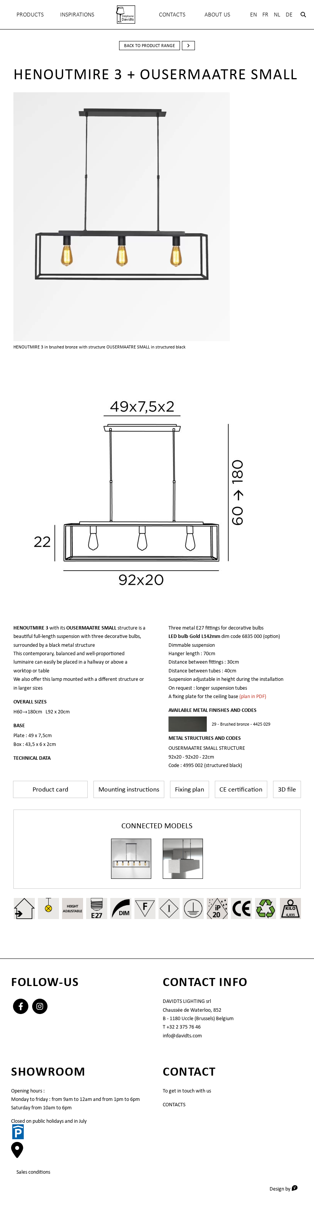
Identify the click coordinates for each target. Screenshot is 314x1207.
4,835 (290, 914)
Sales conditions (33, 1171)
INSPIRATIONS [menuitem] (77, 14)
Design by (286, 1188)
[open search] (303, 14)
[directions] (17, 1153)
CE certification (240, 789)
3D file (287, 789)
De (289, 14)
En (253, 14)
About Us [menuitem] (217, 14)
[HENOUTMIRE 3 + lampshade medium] (183, 859)
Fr (265, 14)
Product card (50, 789)
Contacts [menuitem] (172, 14)
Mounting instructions (128, 789)
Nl (277, 14)
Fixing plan (189, 789)
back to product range (149, 46)
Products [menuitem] (30, 14)
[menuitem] (125, 14)
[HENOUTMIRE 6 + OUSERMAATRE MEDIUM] (131, 859)
